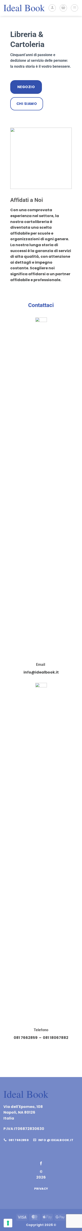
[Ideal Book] (24, 8)
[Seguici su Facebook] (41, 1164)
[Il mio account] (52, 8)
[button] (63, 8)
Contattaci (41, 305)
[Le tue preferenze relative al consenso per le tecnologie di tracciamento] (8, 1223)
